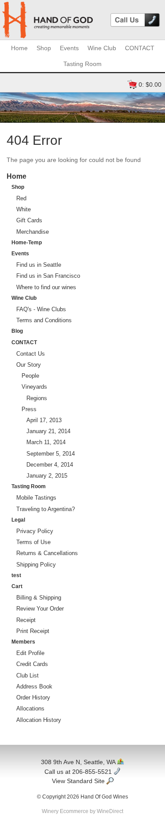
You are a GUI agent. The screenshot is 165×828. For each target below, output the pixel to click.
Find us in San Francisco (48, 275)
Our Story (28, 364)
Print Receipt (32, 631)
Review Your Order (40, 608)
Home (19, 48)
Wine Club (102, 48)
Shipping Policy (36, 564)
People (30, 375)
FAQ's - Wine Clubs (41, 309)
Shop (44, 48)
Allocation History (38, 720)
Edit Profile (30, 653)
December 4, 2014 (49, 464)
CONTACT (139, 48)
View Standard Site (79, 780)
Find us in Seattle (38, 264)
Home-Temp (26, 242)
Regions (36, 398)
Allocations (30, 708)
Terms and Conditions (44, 320)
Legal (18, 520)
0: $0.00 (150, 84)
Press (29, 409)
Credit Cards (32, 664)
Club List (27, 675)
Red (21, 198)
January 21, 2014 (48, 431)
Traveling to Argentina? (45, 509)
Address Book (34, 686)
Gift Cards (29, 220)
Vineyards (34, 386)
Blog (17, 331)
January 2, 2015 (46, 475)
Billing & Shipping (38, 597)
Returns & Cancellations (47, 553)
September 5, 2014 (50, 453)
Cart (16, 586)
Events (69, 48)
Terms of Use (33, 542)
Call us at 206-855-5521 (79, 771)
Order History (33, 697)
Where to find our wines (46, 287)
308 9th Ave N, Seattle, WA (79, 761)
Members (23, 642)
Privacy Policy (34, 531)
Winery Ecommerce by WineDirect (82, 811)
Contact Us (30, 353)
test (16, 575)
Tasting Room (82, 63)
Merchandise (32, 231)
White (23, 209)
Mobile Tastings (36, 497)
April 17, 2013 (44, 420)
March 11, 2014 (46, 442)
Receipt (26, 620)
